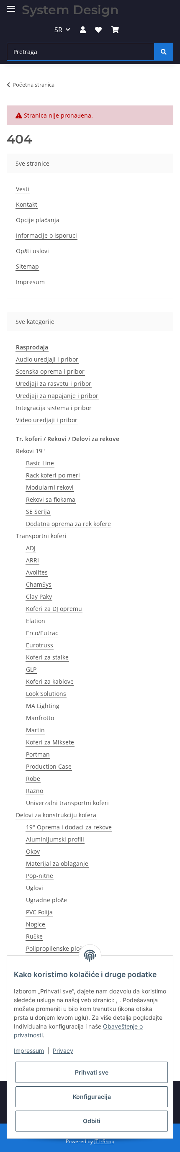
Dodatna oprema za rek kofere (68, 524)
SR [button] (58, 29)
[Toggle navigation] (11, 5)
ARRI (32, 560)
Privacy (63, 1050)
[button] (82, 29)
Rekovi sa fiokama (50, 499)
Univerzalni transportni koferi (67, 803)
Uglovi (34, 888)
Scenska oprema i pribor (50, 371)
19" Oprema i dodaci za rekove (69, 827)
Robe (33, 779)
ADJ (31, 548)
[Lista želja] (98, 29)
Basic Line (40, 463)
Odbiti (91, 1120)
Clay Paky (39, 596)
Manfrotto (40, 718)
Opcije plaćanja (37, 220)
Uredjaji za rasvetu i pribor (53, 383)
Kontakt (26, 204)
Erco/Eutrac (42, 633)
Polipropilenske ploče (56, 948)
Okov (33, 851)
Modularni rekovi (50, 487)
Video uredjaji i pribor (46, 420)
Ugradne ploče (46, 900)
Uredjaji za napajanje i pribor (57, 396)
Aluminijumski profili (55, 839)
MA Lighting (42, 706)
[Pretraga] (163, 52)
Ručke (34, 936)
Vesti (22, 189)
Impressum (29, 1050)
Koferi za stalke (47, 657)
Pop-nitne (39, 876)
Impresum (30, 282)
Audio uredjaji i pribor (47, 359)
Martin (35, 730)
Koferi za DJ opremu (54, 609)
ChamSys (38, 584)
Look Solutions (46, 694)
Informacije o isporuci (46, 235)
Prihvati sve (91, 1072)
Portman (38, 754)
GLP (31, 669)
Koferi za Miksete (50, 742)
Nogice (35, 924)
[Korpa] (114, 29)
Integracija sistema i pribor (54, 408)
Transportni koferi (41, 536)
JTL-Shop (104, 1141)
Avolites (37, 572)
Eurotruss (39, 645)
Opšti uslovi (32, 251)
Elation (35, 621)
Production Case (49, 766)
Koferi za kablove (50, 681)
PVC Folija (39, 912)
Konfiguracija (92, 1096)
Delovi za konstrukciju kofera (56, 815)
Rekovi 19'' (30, 451)
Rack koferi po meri (53, 475)
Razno (34, 791)
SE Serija (38, 512)
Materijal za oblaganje (57, 863)
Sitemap (27, 266)
